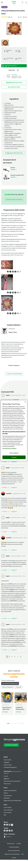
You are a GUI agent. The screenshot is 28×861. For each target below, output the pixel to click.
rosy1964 (8, 493)
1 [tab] (8, 723)
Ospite (15, 74)
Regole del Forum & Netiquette (12, 800)
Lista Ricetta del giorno (10, 767)
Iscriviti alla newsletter (11, 745)
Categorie (6, 762)
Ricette (6, 757)
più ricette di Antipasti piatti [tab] (10, 683)
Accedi (6, 776)
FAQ (22, 854)
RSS (5, 815)
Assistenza (7, 798)
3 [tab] (13, 723)
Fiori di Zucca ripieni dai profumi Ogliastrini (6, 708)
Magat (6, 712)
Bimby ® (6, 793)
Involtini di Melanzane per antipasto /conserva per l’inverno (20, 708)
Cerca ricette (7, 760)
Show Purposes (14, 453)
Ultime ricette (8, 765)
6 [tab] (20, 723)
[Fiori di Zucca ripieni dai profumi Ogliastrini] (7, 697)
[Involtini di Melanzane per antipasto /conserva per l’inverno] (21, 697)
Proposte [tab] (18, 687)
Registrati (6, 778)
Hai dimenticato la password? (12, 781)
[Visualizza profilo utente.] (8, 76)
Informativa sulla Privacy (14, 850)
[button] (2, 2)
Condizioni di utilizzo (14, 847)
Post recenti (7, 783)
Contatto (18, 843)
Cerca (5, 804)
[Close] (25, 402)
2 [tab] (10, 723)
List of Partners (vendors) (9, 448)
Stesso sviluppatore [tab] (7, 687)
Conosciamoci (8, 795)
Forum (5, 787)
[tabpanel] (14, 708)
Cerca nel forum (8, 810)
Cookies (14, 857)
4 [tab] (15, 723)
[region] (14, 430)
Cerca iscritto (7, 812)
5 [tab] (17, 723)
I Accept (14, 457)
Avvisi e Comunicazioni (10, 790)
